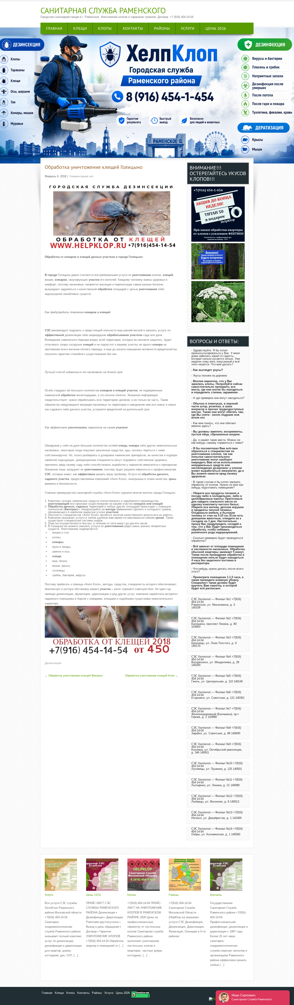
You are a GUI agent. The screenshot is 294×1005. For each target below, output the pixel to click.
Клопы (105, 28)
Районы (162, 28)
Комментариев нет (82, 176)
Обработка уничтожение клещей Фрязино (73, 675)
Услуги (187, 28)
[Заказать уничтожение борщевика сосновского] (218, 321)
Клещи (80, 28)
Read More (51, 964)
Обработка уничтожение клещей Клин (151, 675)
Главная (54, 28)
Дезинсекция (53, 663)
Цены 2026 (215, 28)
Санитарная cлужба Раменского (103, 10)
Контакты (133, 28)
